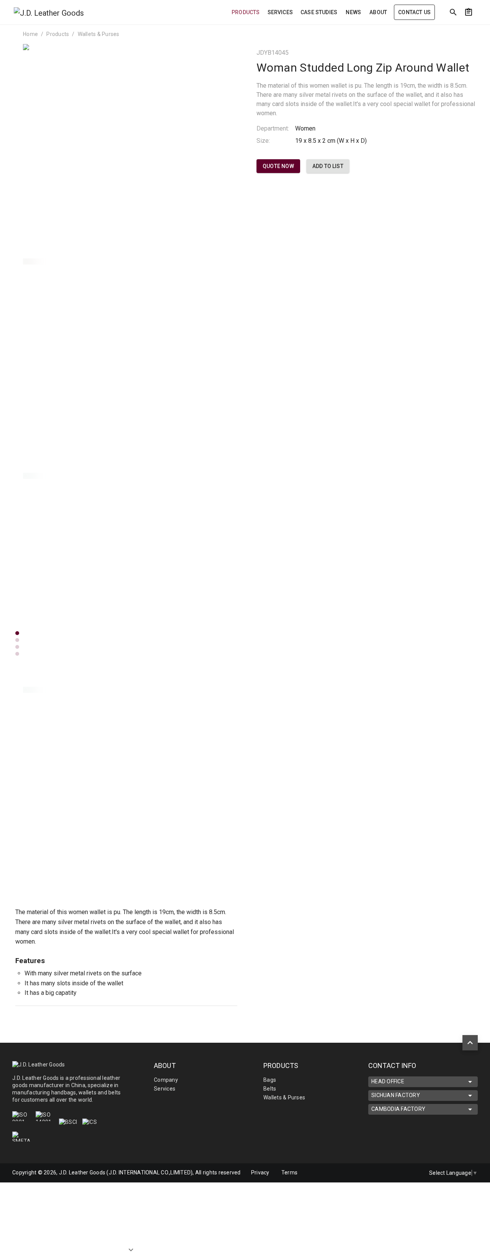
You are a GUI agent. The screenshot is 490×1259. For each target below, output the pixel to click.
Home (30, 34)
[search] (453, 12)
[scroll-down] (131, 1244)
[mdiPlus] (483, 28)
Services (164, 1089)
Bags (269, 1080)
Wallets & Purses (98, 34)
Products (57, 34)
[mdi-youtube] (411, 1173)
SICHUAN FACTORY (395, 1095)
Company (166, 1080)
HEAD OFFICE (387, 1081)
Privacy (260, 1172)
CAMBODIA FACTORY (398, 1109)
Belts (269, 1089)
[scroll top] (470, 1042)
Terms (289, 1172)
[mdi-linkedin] (379, 1173)
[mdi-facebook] (395, 1173)
